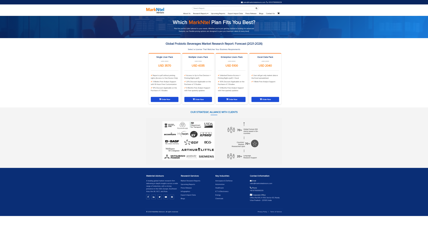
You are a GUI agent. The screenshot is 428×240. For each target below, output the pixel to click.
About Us (186, 13)
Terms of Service (276, 212)
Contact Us (270, 13)
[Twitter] (159, 197)
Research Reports (200, 13)
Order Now (165, 99)
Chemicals (219, 198)
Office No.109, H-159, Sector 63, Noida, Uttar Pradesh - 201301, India (265, 199)
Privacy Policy (262, 212)
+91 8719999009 (275, 2)
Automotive (219, 184)
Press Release (251, 13)
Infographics (185, 191)
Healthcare (219, 188)
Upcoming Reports (218, 13)
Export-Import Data (235, 13)
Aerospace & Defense (224, 181)
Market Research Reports (190, 181)
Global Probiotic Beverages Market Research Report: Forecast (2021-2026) (214, 44)
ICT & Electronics (221, 191)
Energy (218, 195)
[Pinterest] (172, 197)
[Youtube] (166, 197)
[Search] (256, 8)
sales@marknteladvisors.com (254, 2)
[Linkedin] (148, 197)
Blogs (261, 13)
